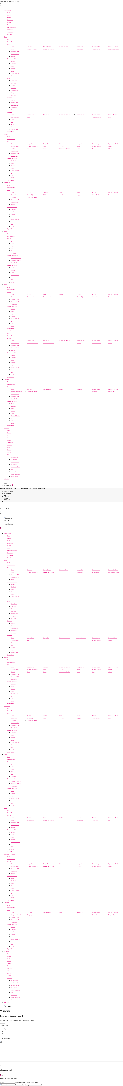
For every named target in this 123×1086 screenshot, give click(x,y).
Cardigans (13, 109)
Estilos (9, 238)
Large (12, 71)
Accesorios (10, 32)
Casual (12, 46)
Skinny (109, 194)
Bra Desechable (14, 459)
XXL (12, 175)
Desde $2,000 (14, 263)
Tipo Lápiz (13, 253)
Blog (5, 495)
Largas (12, 246)
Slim (60, 192)
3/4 (11, 241)
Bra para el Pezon (15, 462)
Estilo (8, 44)
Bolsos (9, 450)
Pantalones (10, 20)
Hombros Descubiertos (32, 49)
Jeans (8, 24)
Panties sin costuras (15, 474)
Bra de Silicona (14, 457)
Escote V (13, 49)
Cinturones (10, 442)
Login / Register (8, 524)
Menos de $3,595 (15, 153)
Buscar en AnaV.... (5, 1)
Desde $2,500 (14, 56)
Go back (2, 1023)
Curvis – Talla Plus (15, 318)
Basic (12, 126)
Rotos (44, 294)
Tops (8, 78)
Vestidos (9, 17)
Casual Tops (14, 80)
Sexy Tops (13, 95)
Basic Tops (13, 88)
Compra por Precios (48, 49)
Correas (9, 440)
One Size (13, 61)
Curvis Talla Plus (15, 275)
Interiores (9, 454)
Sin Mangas (80, 49)
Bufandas (9, 445)
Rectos (78, 192)
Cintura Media (95, 194)
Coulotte (45, 192)
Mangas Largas (47, 46)
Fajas (12, 469)
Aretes (8, 430)
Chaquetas (10, 29)
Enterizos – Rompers (9, 331)
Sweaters (9, 97)
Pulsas (8, 435)
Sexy (93, 148)
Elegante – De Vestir (113, 46)
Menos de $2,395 (15, 151)
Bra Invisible (14, 464)
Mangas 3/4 (80, 46)
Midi (44, 146)
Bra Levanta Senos (15, 467)
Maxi (78, 146)
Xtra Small (13, 63)
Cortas (12, 243)
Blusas (9, 15)
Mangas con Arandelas (113, 49)
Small (12, 66)
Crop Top (29, 46)
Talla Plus (9, 34)
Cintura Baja (30, 194)
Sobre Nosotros (8, 493)
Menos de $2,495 (15, 54)
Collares (9, 433)
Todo (8, 12)
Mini (63, 146)
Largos (78, 148)
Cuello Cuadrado (96, 117)
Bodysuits (9, 112)
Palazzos (29, 192)
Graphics (13, 85)
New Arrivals (7, 10)
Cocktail (13, 148)
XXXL (12, 177)
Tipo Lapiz (13, 197)
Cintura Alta (14, 194)
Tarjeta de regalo (8, 491)
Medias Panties (14, 476)
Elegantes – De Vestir (113, 143)
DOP (5, 499)
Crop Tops (13, 83)
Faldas (9, 22)
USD (8, 499)
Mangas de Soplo (63, 46)
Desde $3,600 (14, 156)
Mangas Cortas (96, 46)
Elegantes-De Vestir (112, 114)
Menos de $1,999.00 (16, 260)
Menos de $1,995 (15, 51)
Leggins (79, 194)
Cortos (44, 148)
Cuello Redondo (96, 49)
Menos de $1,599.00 (16, 258)
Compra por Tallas (12, 58)
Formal (28, 148)
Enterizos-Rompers (12, 27)
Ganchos (9, 437)
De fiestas (110, 148)
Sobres (8, 447)
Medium (13, 68)
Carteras (9, 452)
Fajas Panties (14, 471)
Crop (12, 122)
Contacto (6, 496)
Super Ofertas (10, 131)
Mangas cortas (14, 90)
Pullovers (13, 100)
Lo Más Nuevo (11, 41)
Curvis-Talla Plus (15, 73)
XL (11, 75)
